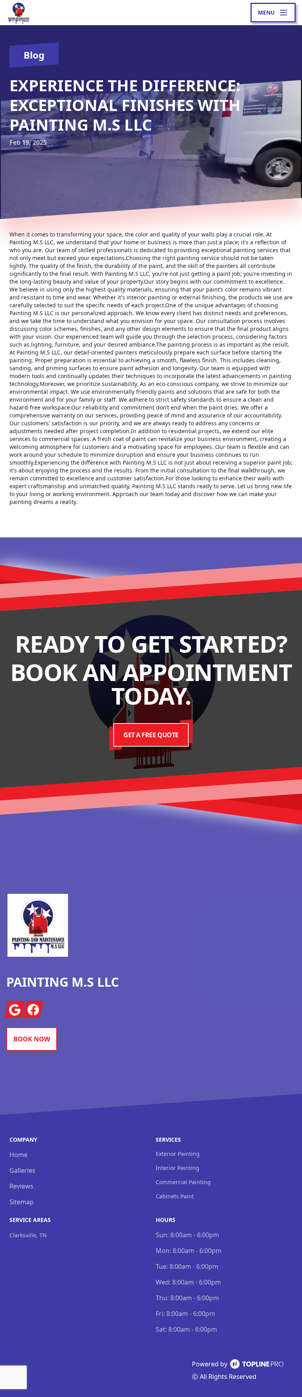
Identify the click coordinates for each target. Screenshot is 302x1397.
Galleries (22, 1170)
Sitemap (21, 1202)
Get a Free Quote (151, 735)
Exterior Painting (178, 1153)
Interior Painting (177, 1168)
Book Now (31, 1039)
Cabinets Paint (175, 1196)
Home (18, 1154)
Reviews (21, 1186)
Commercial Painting (183, 1182)
